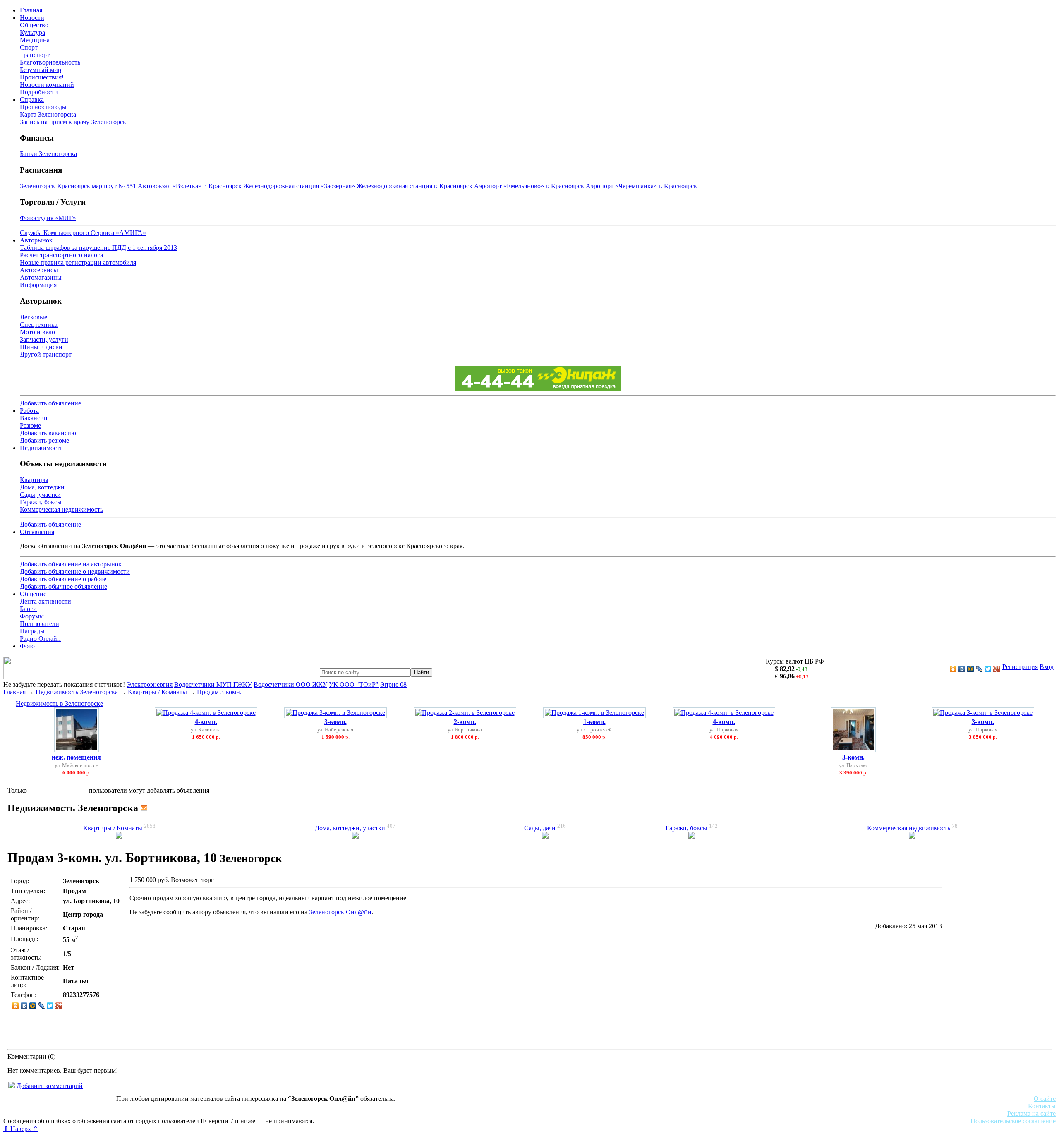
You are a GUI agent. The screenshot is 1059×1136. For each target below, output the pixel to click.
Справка (32, 99)
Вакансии (34, 418)
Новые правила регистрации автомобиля (78, 262)
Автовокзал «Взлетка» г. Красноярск (190, 185)
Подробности (39, 92)
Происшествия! (42, 77)
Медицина (35, 39)
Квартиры (34, 479)
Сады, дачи (540, 828)
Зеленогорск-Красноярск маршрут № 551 (78, 185)
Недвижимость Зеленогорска (77, 691)
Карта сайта (332, 1120)
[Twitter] (988, 669)
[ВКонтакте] (962, 669)
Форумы (32, 616)
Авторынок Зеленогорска (39, 1106)
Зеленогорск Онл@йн (340, 912)
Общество (34, 25)
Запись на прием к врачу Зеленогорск (73, 121)
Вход (1047, 666)
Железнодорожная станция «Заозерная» (299, 185)
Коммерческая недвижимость (61, 509)
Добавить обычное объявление (63, 586)
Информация (38, 284)
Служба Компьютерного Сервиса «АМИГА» (83, 232)
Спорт (29, 47)
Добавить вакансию (48, 432)
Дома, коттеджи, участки (350, 828)
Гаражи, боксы (41, 502)
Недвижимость (41, 447)
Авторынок (36, 240)
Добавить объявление (50, 403)
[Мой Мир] (970, 669)
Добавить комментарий (50, 1085)
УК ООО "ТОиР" (354, 684)
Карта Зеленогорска (48, 114)
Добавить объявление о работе (63, 578)
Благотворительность (50, 62)
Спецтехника (39, 324)
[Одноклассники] (953, 669)
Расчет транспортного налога (61, 255)
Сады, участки (40, 494)
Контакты (1042, 1106)
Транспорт (35, 54)
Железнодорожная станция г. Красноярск (414, 185)
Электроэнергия (150, 684)
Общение (33, 593)
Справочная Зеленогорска (40, 1113)
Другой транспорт (46, 354)
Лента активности (45, 601)
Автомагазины (41, 277)
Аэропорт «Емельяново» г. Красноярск (529, 185)
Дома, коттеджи (42, 487)
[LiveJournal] (979, 669)
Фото (27, 645)
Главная (31, 10)
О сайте (1045, 1098)
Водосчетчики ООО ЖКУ (290, 684)
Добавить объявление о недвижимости (75, 571)
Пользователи (39, 623)
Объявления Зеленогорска (119, 1113)
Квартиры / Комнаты (157, 691)
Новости (32, 17)
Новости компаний (47, 84)
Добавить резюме (44, 440)
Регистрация (1020, 666)
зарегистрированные (58, 790)
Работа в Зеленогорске (205, 1106)
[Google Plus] (996, 669)
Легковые (33, 317)
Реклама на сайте (1031, 1113)
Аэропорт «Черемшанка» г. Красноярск (641, 185)
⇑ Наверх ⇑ (20, 1128)
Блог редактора (182, 1113)
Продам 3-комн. (219, 691)
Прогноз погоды (43, 106)
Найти (421, 672)
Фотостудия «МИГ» (48, 217)
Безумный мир (40, 69)
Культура (32, 32)
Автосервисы (39, 269)
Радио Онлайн (40, 638)
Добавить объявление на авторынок (71, 564)
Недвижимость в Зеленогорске (59, 703)
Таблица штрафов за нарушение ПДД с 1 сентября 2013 (98, 247)
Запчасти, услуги (44, 339)
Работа (29, 410)
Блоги (28, 608)
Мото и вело (37, 332)
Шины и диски (41, 346)
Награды (32, 631)
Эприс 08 (393, 684)
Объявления (37, 531)
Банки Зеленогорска (48, 153)
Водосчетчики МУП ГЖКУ (213, 684)
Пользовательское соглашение (1013, 1120)
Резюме (30, 425)
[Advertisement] (997, 959)
